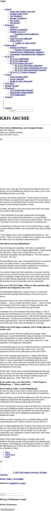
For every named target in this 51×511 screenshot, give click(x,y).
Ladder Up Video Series (25, 43)
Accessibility (18, 479)
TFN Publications (17, 95)
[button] (6, 101)
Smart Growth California (20, 38)
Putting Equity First (18, 14)
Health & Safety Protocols (21, 81)
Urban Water (15, 41)
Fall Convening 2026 (18, 77)
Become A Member (18, 18)
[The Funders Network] (25, 3)
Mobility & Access (17, 32)
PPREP (13, 36)
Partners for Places (18, 47)
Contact (8, 97)
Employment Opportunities (21, 92)
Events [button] (8, 74)
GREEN (13, 27)
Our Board (14, 23)
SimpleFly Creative (18, 483)
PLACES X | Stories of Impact (23, 72)
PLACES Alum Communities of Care (30, 68)
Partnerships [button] (10, 45)
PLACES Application (19, 59)
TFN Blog (9, 83)
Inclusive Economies (18, 29)
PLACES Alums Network (21, 63)
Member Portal (11, 86)
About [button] (7, 9)
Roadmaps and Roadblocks (26, 34)
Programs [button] (9, 25)
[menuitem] (28, 16)
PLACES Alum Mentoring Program (30, 70)
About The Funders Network (22, 11)
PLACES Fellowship (18, 61)
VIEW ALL (10, 455)
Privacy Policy (6, 479)
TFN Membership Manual (21, 90)
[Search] (11, 494)
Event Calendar (16, 79)
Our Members (16, 16)
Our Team (14, 20)
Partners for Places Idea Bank (27, 50)
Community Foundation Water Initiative (27, 54)
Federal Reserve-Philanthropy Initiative (26, 52)
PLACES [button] (9, 56)
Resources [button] (9, 88)
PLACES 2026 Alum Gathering (28, 65)
